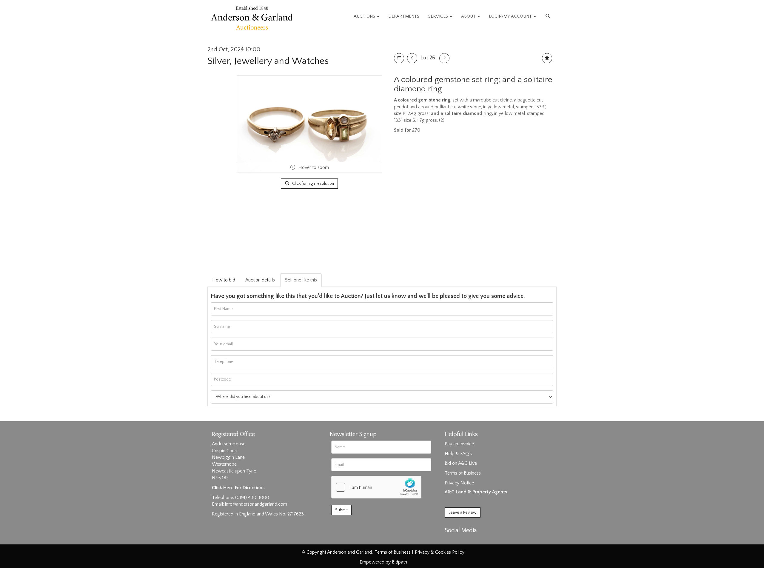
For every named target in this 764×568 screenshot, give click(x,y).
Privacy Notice (459, 483)
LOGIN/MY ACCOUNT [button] (511, 16)
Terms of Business (463, 473)
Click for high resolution (312, 183)
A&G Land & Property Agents (476, 492)
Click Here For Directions (238, 487)
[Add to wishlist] (547, 58)
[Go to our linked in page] (463, 541)
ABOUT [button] (469, 16)
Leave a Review (463, 512)
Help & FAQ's (458, 453)
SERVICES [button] (438, 16)
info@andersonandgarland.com (256, 504)
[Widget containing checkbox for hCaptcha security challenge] (376, 487)
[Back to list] (399, 58)
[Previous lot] (412, 58)
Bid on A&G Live (461, 463)
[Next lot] (444, 58)
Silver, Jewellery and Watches (268, 61)
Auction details (260, 280)
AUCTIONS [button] (365, 16)
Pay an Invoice (459, 444)
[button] (548, 16)
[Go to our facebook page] (450, 541)
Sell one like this (301, 280)
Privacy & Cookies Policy (439, 552)
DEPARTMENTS (403, 16)
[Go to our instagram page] (475, 541)
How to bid (223, 280)
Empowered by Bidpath (383, 562)
